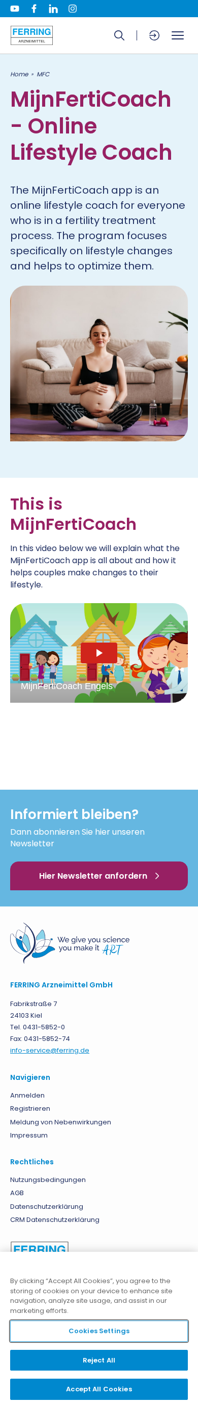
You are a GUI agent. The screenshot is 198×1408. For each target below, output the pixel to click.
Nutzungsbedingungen (48, 1180)
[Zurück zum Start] (31, 35)
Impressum (29, 1135)
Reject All (99, 1360)
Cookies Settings (99, 1331)
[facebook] (34, 8)
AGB (17, 1193)
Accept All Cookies (98, 1389)
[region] (99, 1330)
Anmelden (27, 1095)
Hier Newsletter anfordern (93, 876)
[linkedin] (53, 8)
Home (19, 74)
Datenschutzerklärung (46, 1206)
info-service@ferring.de (49, 1050)
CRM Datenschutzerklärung (55, 1219)
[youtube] (14, 8)
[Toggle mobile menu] (178, 35)
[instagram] (72, 8)
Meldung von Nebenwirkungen (60, 1122)
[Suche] (119, 35)
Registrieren (30, 1108)
